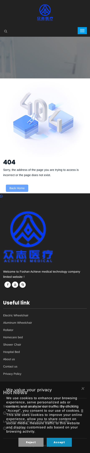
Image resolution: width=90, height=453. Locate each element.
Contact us (10, 366)
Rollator (8, 330)
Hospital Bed (11, 352)
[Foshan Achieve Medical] (45, 12)
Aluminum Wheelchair (17, 322)
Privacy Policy (12, 373)
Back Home (17, 188)
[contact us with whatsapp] (1, 196)
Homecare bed (13, 337)
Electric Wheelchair (15, 315)
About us (9, 359)
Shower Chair (12, 344)
